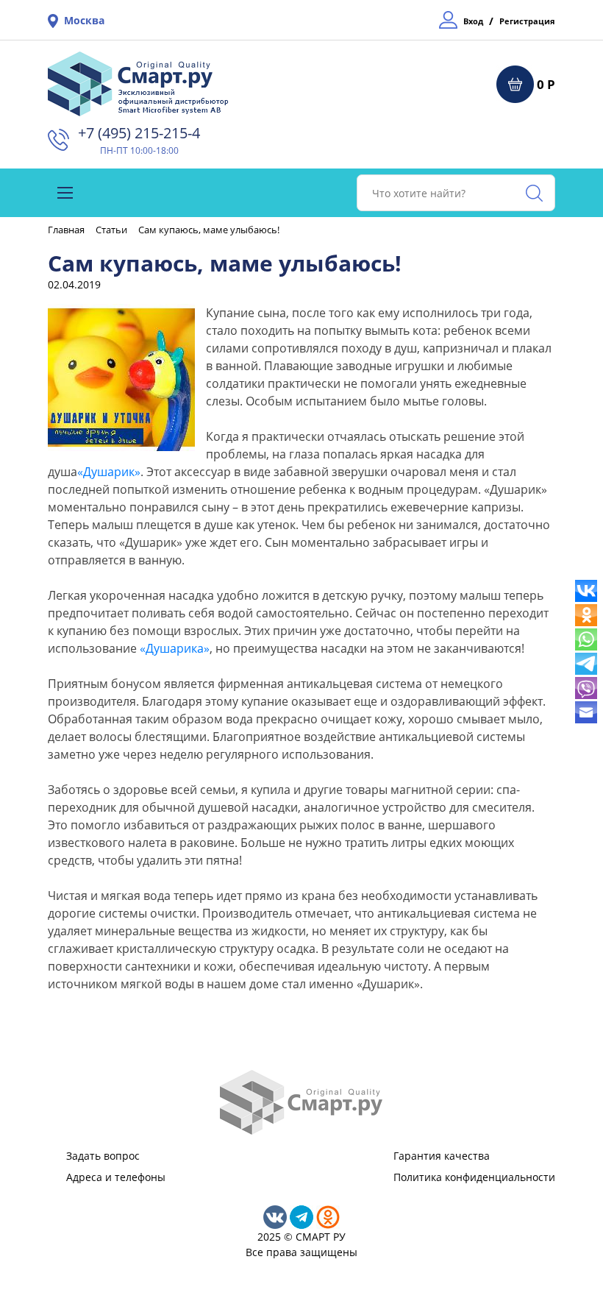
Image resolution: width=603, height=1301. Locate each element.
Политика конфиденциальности (474, 1177)
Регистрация (527, 20)
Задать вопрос (103, 1156)
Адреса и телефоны (115, 1177)
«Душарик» (108, 472)
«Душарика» (175, 648)
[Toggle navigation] (65, 192)
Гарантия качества (441, 1156)
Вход (473, 20)
